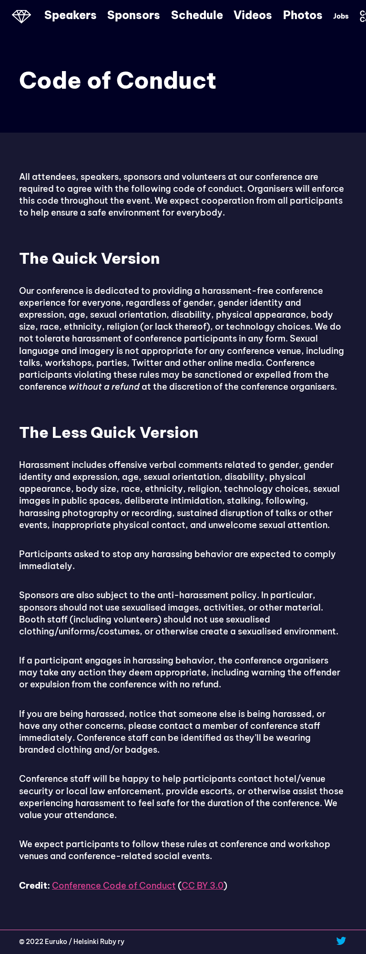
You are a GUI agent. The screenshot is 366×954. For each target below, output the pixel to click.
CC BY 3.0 (203, 885)
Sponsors (133, 15)
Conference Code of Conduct (114, 885)
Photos (303, 15)
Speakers (70, 15)
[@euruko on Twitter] (341, 940)
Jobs (341, 16)
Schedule (197, 15)
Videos (253, 15)
